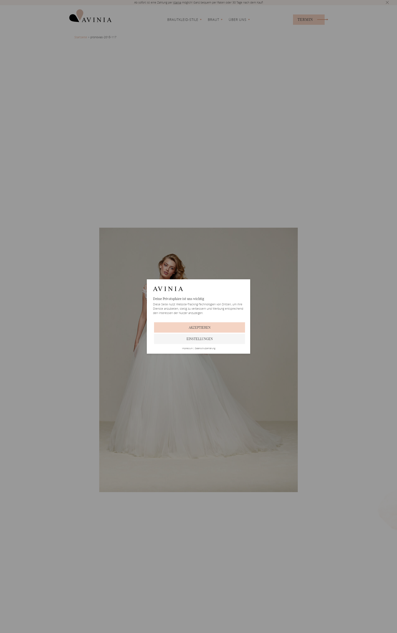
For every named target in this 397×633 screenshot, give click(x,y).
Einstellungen (200, 339)
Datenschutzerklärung (205, 348)
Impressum (187, 348)
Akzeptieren (199, 327)
